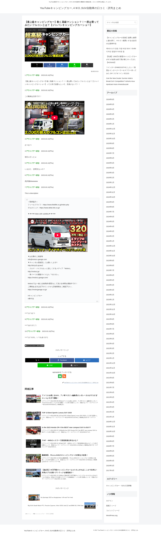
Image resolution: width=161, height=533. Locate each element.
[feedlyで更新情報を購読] (60, 376)
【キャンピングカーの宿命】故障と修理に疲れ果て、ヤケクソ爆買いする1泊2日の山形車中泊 (121, 41)
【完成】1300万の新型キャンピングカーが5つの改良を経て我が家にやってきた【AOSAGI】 (121, 59)
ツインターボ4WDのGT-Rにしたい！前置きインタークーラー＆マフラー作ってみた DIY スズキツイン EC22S (121, 70)
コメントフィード (113, 510)
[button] (87, 65)
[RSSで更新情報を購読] (64, 376)
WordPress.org (111, 515)
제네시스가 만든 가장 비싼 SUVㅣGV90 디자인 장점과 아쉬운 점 (121, 50)
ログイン (109, 501)
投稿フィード (111, 506)
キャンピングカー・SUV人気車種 (35, 345)
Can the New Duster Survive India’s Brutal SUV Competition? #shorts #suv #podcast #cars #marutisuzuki (120, 81)
